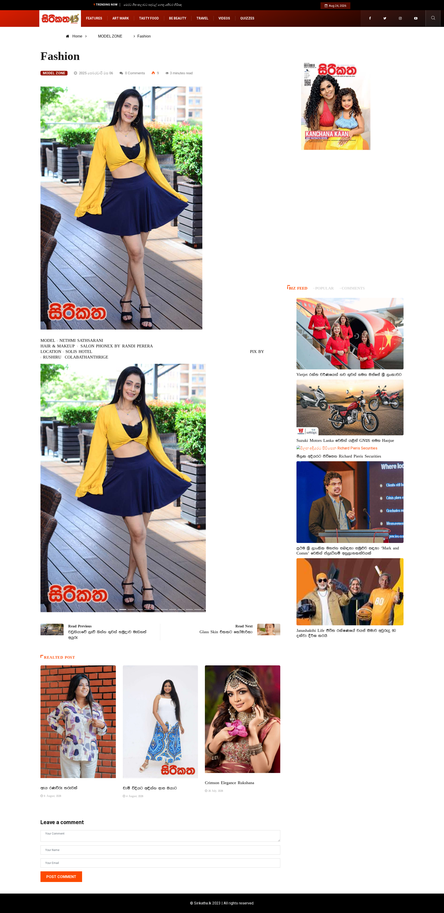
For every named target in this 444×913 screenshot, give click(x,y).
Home (77, 36)
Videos (224, 18)
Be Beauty (177, 18)
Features (94, 18)
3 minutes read (181, 73)
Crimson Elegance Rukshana (229, 783)
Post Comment (61, 877)
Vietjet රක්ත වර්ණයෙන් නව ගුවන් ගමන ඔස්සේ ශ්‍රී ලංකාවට (349, 375)
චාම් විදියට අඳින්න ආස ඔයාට (150, 788)
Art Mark (120, 18)
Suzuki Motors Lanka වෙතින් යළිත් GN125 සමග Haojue (345, 441)
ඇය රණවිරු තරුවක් (58, 788)
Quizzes (247, 18)
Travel (202, 18)
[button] (58, 490)
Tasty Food (149, 18)
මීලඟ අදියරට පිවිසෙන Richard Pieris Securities (338, 456)
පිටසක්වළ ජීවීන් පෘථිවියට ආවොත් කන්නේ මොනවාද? (158, 4)
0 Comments (134, 73)
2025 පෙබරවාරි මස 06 (95, 73)
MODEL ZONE (110, 36)
